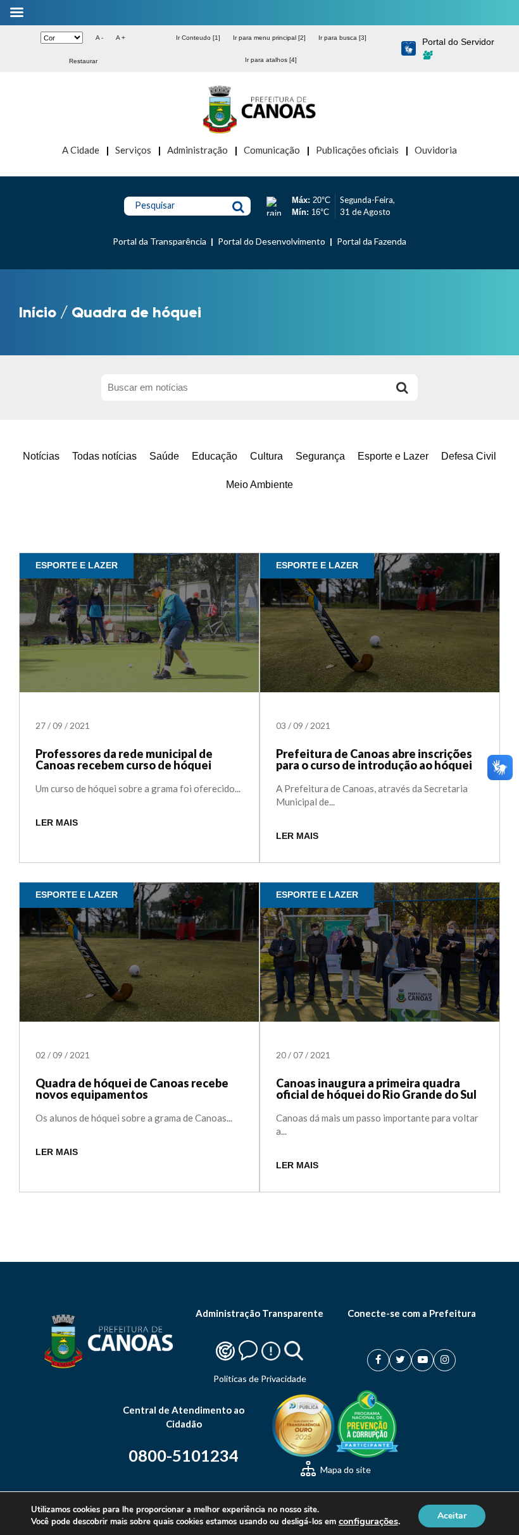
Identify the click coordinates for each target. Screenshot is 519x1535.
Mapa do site (344, 1469)
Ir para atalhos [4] (271, 59)
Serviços (133, 150)
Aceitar (451, 1515)
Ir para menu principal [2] (269, 37)
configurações (368, 1521)
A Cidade (80, 150)
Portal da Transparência (159, 241)
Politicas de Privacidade (259, 1378)
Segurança (320, 456)
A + (120, 37)
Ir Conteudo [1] (198, 37)
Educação (214, 456)
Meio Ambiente (259, 484)
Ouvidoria (436, 150)
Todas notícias (104, 456)
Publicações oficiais (357, 150)
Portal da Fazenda (371, 241)
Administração (197, 150)
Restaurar (83, 61)
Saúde (164, 456)
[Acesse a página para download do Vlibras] (408, 49)
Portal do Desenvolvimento (271, 241)
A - (99, 37)
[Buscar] (402, 387)
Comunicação (272, 150)
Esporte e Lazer (393, 456)
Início (37, 312)
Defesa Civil (468, 456)
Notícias (41, 456)
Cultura (266, 456)
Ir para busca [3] (342, 37)
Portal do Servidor (458, 42)
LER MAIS (56, 823)
